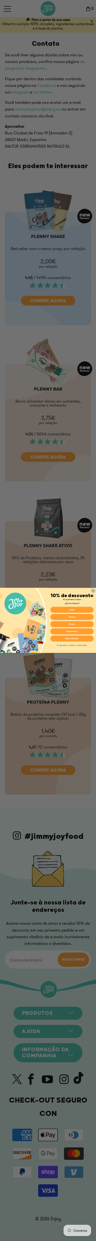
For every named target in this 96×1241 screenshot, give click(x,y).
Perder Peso (72, 631)
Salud (72, 610)
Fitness (72, 624)
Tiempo (72, 617)
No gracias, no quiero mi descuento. (72, 645)
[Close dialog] (93, 591)
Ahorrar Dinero (72, 638)
